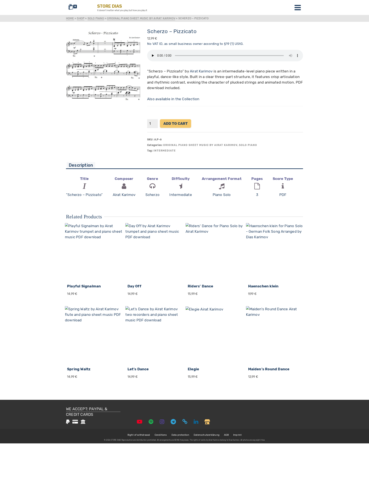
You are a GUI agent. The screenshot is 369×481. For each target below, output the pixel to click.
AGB (226, 435)
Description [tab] (81, 165)
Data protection (180, 435)
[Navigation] (297, 7)
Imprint (237, 435)
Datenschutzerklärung (207, 435)
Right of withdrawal (138, 435)
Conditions (161, 435)
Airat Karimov (201, 71)
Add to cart (175, 123)
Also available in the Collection (173, 99)
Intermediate (165, 150)
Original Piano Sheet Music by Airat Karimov (200, 145)
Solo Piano (248, 145)
